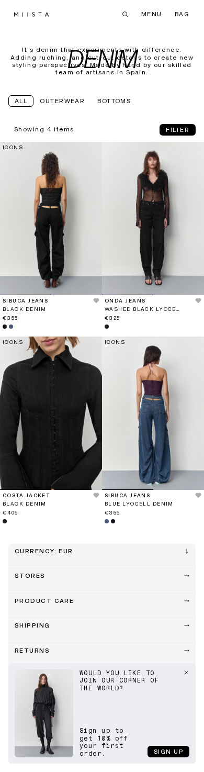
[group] (51, 218)
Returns (32, 651)
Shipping (32, 626)
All (21, 101)
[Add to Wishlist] (91, 315)
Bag (182, 15)
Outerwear (62, 101)
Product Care (44, 601)
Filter (177, 130)
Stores (30, 576)
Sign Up (168, 752)
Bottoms (114, 101)
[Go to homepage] (31, 14)
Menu (151, 15)
